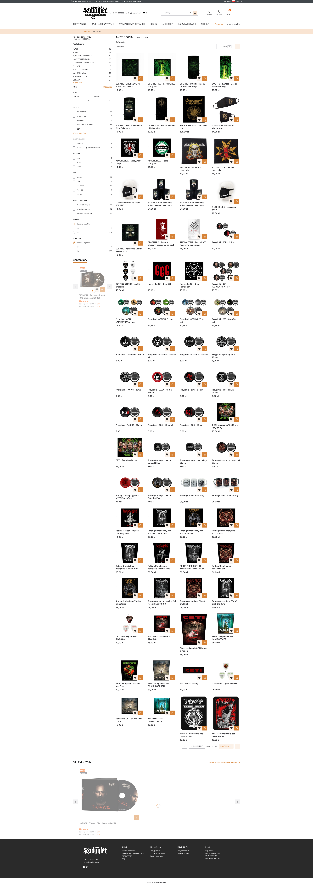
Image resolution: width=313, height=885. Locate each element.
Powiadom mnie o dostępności (204, 161)
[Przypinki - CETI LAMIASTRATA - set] (130, 306)
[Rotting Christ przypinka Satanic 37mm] (162, 482)
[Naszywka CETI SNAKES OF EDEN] (130, 705)
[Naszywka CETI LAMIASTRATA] (162, 705)
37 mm (79, 162)
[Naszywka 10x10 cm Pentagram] (194, 271)
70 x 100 (80, 190)
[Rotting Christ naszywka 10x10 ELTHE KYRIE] (162, 518)
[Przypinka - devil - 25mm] (194, 376)
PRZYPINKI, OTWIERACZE (92, 63)
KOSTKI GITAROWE (92, 70)
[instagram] (146, 12)
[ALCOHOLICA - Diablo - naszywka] (226, 151)
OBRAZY (92, 80)
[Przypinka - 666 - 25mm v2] (162, 412)
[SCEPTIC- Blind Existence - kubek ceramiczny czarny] (162, 189)
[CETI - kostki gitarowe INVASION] (130, 623)
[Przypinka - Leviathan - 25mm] (130, 341)
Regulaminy (209, 851)
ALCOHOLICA (81, 116)
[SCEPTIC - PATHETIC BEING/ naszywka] (162, 67)
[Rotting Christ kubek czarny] (226, 482)
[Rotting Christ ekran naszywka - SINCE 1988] (162, 553)
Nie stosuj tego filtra (83, 224)
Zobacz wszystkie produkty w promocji (223, 762)
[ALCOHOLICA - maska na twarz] (226, 192)
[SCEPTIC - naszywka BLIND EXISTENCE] (130, 232)
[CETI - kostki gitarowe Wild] (226, 670)
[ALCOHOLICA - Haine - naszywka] (162, 148)
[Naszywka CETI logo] (194, 670)
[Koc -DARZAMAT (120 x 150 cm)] (194, 109)
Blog (123, 859)
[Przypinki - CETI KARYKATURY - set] (226, 271)
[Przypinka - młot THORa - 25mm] (226, 376)
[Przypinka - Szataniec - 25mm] (194, 341)
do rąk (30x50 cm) (83, 205)
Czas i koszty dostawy (157, 853)
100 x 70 (80, 194)
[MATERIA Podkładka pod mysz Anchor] (194, 713)
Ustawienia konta (184, 853)
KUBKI (92, 52)
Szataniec (86, 31)
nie (78, 232)
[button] (195, 13)
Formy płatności (155, 851)
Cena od (76, 96)
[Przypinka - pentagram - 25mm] (226, 341)
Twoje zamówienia (184, 851)
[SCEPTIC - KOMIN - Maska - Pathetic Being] (226, 67)
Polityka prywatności (212, 858)
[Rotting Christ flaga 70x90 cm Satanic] (130, 588)
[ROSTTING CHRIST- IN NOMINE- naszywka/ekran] (194, 553)
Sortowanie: (120, 42)
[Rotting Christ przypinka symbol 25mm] (162, 447)
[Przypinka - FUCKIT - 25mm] (130, 412)
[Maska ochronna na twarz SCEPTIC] (130, 189)
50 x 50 (79, 177)
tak (78, 228)
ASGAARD (80, 120)
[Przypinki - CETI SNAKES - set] (226, 306)
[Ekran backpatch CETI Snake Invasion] (194, 629)
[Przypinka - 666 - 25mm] (194, 412)
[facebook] (144, 12)
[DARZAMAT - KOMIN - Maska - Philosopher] (162, 109)
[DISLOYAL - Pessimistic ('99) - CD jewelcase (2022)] (92, 279)
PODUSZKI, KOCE (92, 76)
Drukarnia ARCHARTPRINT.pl (132, 853)
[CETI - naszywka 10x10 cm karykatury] (226, 412)
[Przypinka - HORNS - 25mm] (130, 376)
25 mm (79, 158)
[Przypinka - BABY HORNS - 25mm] (162, 376)
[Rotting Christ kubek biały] (194, 482)
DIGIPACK (80, 143)
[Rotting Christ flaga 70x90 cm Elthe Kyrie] (226, 588)
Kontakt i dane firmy (128, 851)
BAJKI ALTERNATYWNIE (85, 125)
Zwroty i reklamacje (156, 856)
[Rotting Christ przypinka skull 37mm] (226, 447)
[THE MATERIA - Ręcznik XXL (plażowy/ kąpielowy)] (194, 229)
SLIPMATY (92, 66)
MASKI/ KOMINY (92, 73)
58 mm (79, 167)
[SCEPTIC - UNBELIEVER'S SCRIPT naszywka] (130, 67)
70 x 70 (79, 181)
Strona (225, 46)
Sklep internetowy (155, 882)
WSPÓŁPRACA (127, 856)
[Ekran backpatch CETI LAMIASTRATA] (226, 623)
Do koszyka (102, 289)
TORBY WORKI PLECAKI (92, 56)
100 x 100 (80, 186)
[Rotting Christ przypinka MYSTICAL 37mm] (130, 482)
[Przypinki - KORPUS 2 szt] (226, 229)
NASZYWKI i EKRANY (92, 59)
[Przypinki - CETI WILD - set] (162, 306)
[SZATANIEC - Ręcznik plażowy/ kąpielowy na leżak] (162, 229)
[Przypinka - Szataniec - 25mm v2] (162, 341)
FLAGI (92, 49)
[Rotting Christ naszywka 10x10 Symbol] (130, 518)
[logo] (101, 850)
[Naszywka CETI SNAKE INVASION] (162, 623)
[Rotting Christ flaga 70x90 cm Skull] (194, 588)
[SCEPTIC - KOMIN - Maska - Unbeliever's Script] (194, 67)
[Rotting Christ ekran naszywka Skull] (226, 553)
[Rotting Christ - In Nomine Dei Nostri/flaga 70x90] (162, 588)
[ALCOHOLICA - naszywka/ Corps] (130, 148)
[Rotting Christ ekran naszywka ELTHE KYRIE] (130, 553)
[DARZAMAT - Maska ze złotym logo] (226, 109)
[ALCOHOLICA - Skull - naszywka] (194, 151)
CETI (78, 129)
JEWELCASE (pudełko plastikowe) (88, 148)
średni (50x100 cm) (83, 209)
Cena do (97, 96)
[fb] (84, 867)
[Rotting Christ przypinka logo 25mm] (194, 447)
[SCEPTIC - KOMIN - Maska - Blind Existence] (130, 109)
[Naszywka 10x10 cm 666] (162, 271)
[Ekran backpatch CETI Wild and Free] (130, 670)
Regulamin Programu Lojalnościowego (212, 854)
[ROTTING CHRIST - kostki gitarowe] (130, 271)
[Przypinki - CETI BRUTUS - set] (194, 306)
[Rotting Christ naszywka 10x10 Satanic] (194, 518)
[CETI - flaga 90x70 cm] (130, 447)
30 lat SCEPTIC (82, 112)
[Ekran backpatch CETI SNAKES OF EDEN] (162, 670)
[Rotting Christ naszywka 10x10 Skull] (226, 518)
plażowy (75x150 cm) (84, 213)
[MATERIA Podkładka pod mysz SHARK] (226, 713)
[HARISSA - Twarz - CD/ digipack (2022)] (109, 794)
